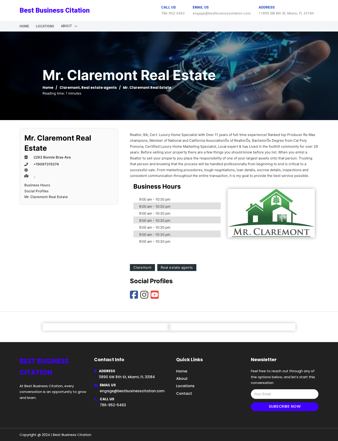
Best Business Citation (55, 10)
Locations (45, 26)
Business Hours (37, 185)
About (182, 378)
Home (24, 26)
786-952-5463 (113, 405)
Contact (184, 393)
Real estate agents (99, 87)
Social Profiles (36, 191)
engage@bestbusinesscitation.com (132, 391)
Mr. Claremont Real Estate (46, 197)
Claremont (70, 87)
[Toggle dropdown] (75, 26)
